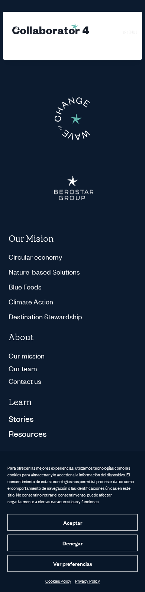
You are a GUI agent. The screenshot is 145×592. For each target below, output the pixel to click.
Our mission (27, 355)
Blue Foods (25, 286)
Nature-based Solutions (44, 271)
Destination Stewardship (45, 316)
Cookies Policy (58, 580)
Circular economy (35, 256)
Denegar (72, 543)
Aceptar (72, 522)
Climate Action (31, 301)
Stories (21, 418)
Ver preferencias (72, 563)
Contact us (25, 380)
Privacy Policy (87, 580)
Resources (27, 433)
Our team (23, 368)
